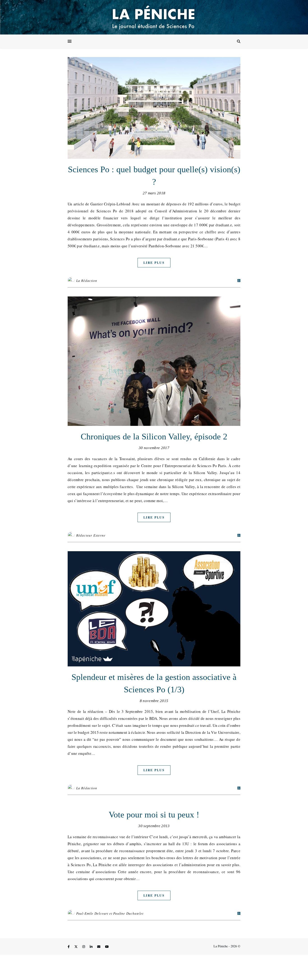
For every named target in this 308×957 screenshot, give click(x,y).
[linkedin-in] (91, 947)
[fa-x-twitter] (76, 947)
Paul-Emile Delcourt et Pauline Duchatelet (109, 913)
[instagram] (84, 947)
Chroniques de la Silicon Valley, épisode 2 (154, 436)
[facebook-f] (69, 947)
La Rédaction (86, 280)
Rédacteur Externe (91, 535)
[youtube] (107, 947)
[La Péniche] (154, 17)
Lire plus (154, 262)
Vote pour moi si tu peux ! (154, 814)
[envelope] (99, 947)
